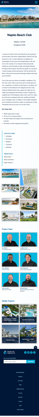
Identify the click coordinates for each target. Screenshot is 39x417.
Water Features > (8, 162)
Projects (20, 376)
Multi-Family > (8, 157)
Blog (20, 385)
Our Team (20, 380)
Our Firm (20, 397)
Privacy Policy (20, 409)
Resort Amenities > (9, 159)
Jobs (20, 405)
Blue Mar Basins (20, 372)
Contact (20, 401)
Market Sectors (20, 389)
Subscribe (30, 361)
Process (20, 393)
